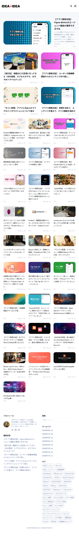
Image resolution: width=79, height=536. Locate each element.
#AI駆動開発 (60, 469)
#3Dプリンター (48, 465)
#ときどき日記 (58, 497)
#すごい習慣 (47, 497)
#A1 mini (58, 465)
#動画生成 (68, 517)
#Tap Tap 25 (67, 489)
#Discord (46, 481)
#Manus (53, 485)
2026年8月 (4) (47, 430)
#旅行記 (53, 521)
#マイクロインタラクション (51, 513)
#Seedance (56, 489)
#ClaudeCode (47, 477)
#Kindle (45, 485)
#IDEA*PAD (67, 481)
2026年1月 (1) (47, 455)
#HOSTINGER (56, 481)
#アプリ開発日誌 (48, 501)
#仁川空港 (58, 517)
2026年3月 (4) (47, 448)
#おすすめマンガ (61, 493)
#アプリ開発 (70, 497)
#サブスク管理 (61, 501)
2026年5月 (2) (47, 441)
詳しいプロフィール (21, 426)
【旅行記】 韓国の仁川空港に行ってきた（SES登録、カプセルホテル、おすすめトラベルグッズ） (19, 448)
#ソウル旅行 (59, 505)
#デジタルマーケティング (51, 509)
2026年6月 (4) (47, 437)
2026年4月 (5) (47, 444)
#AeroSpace (47, 473)
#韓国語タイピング (65, 521)
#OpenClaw (62, 485)
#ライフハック (47, 517)
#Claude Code (69, 473)
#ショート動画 (47, 505)
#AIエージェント (48, 469)
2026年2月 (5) (47, 452)
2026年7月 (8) (47, 434)
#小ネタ (45, 521)
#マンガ (65, 513)
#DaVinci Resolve (68, 477)
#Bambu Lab (58, 473)
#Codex (57, 477)
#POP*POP (46, 489)
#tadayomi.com (48, 493)
